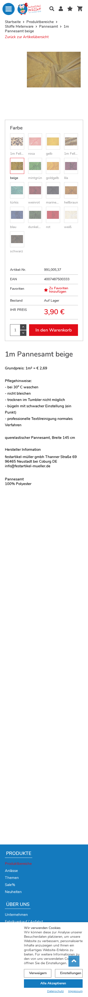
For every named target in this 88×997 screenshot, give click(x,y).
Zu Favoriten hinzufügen (58, 290)
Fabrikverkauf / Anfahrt (24, 921)
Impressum (75, 991)
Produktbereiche (18, 863)
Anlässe (11, 870)
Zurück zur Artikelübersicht (27, 36)
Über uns (18, 904)
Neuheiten (13, 891)
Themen (12, 877)
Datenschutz (55, 991)
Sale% (10, 884)
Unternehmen (16, 914)
